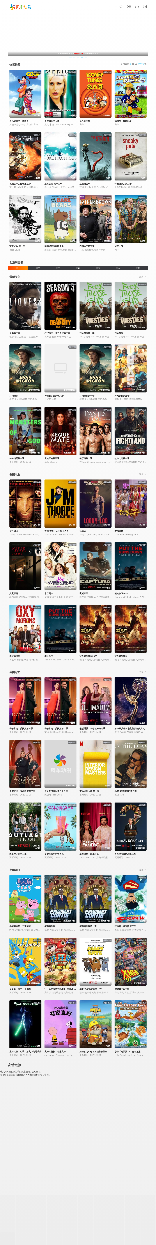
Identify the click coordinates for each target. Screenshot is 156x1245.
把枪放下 (48, 656)
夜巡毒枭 (84, 593)
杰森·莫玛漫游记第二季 (126, 791)
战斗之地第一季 (122, 458)
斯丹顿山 (13, 531)
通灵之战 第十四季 (53, 183)
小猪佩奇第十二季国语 (20, 926)
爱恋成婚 (119, 531)
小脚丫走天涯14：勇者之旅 (127, 1051)
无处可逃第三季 (51, 458)
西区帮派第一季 (87, 333)
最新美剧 (14, 276)
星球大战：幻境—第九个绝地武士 (25, 1051)
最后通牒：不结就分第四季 (92, 728)
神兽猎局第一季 (16, 458)
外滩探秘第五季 (122, 395)
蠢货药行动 (14, 656)
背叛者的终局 (121, 656)
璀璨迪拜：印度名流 (89, 854)
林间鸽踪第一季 (87, 395)
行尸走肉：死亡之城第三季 (57, 333)
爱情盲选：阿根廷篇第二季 (22, 791)
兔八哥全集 (85, 121)
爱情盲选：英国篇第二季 (56, 728)
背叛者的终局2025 (88, 656)
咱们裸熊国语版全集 (54, 246)
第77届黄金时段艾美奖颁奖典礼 (130, 728)
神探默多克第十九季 (54, 395)
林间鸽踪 (13, 395)
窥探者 (83, 531)
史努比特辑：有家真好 (55, 1051)
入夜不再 (13, 593)
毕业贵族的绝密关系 (54, 854)
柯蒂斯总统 (49, 926)
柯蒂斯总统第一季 (88, 926)
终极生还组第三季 (18, 854)
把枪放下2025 (121, 593)
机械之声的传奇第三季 (20, 183)
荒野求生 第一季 (17, 246)
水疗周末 (48, 593)
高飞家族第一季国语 (19, 121)
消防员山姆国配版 (123, 121)
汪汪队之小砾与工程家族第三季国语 (97, 1051)
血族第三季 (85, 183)
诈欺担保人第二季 (123, 183)
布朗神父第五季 (87, 246)
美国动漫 (14, 870)
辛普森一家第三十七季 (20, 989)
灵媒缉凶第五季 (51, 121)
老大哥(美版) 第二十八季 (56, 791)
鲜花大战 (119, 246)
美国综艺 (14, 672)
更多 (141, 276)
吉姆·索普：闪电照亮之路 (56, 531)
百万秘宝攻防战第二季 (125, 854)
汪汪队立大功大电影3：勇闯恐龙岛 (61, 989)
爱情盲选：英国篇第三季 (21, 728)
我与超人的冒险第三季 (125, 926)
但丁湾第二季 (86, 458)
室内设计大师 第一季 (89, 791)
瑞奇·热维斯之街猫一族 (91, 989)
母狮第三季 (14, 333)
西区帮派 (119, 333)
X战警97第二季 (122, 989)
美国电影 (14, 474)
